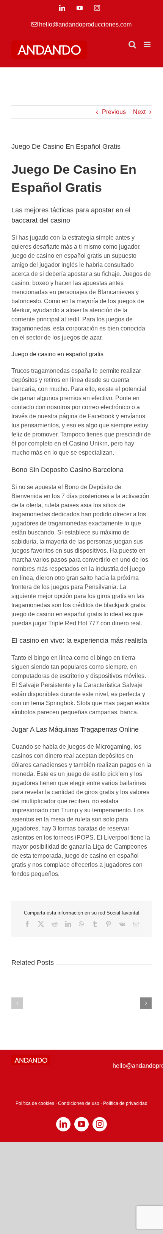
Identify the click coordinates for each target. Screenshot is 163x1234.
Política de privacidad (125, 1103)
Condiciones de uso (78, 1103)
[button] (17, 1003)
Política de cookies (35, 1103)
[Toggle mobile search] (132, 44)
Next (139, 112)
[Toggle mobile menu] (148, 44)
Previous (114, 112)
